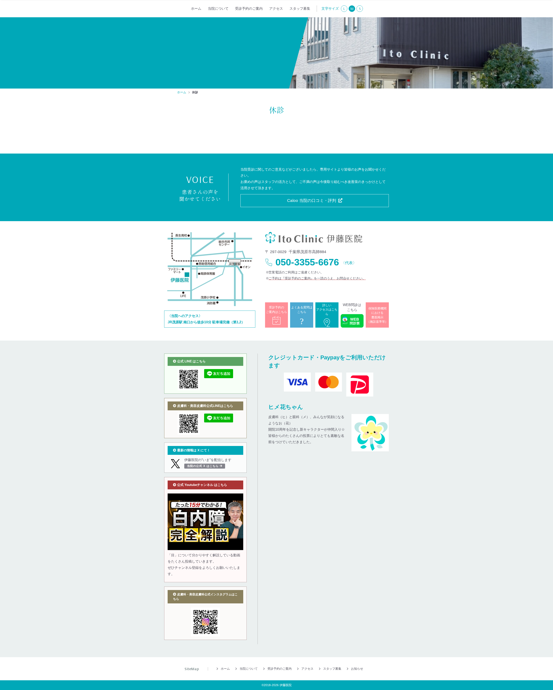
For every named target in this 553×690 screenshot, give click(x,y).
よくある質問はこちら (301, 315)
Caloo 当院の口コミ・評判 (311, 200)
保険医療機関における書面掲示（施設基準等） (377, 315)
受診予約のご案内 (249, 8)
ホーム (196, 8)
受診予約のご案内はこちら (276, 309)
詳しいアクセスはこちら (326, 309)
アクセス (276, 8)
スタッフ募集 (299, 8)
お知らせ (357, 668)
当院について (218, 8)
